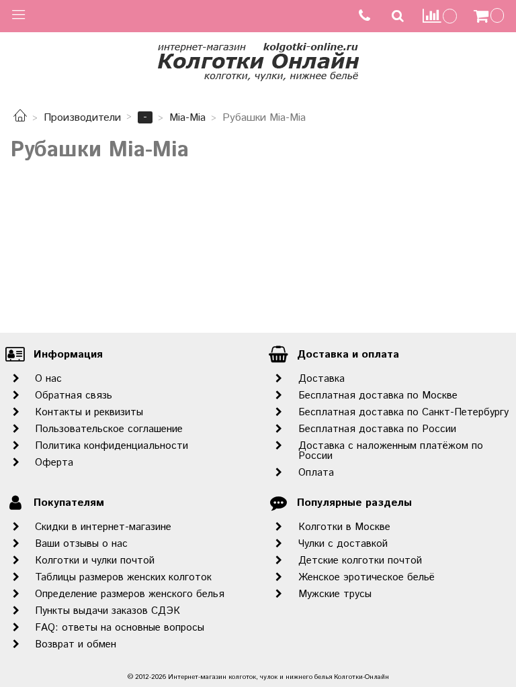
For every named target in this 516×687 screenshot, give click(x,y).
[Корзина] (490, 16)
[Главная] (20, 117)
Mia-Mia (187, 117)
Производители (82, 117)
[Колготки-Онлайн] (258, 59)
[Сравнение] (440, 16)
